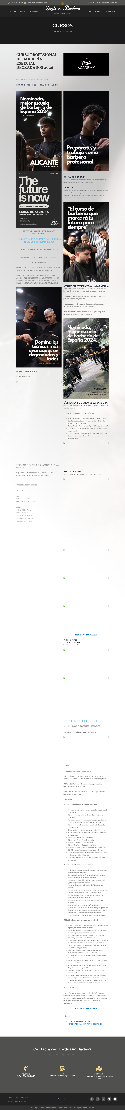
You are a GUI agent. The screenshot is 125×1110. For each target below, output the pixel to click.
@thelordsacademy (42, 475)
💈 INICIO (13, 11)
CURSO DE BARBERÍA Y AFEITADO (80, 1022)
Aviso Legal (33, 1108)
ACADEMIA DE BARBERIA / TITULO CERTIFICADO (85, 1024)
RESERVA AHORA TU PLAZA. (26, 371)
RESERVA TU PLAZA (86, 634)
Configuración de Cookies (84, 1108)
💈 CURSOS (98, 11)
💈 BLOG (88, 11)
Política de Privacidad (48, 1108)
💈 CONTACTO (110, 11)
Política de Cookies (65, 1108)
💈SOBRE (23, 11)
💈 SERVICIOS (34, 11)
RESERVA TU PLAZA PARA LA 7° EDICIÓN (39, 239)
